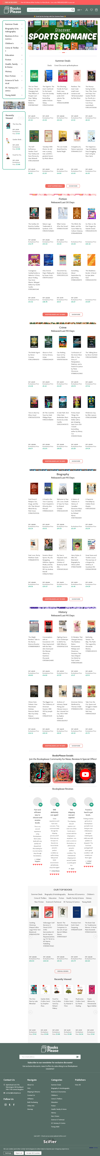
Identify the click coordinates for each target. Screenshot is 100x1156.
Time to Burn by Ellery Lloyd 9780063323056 (34, 415)
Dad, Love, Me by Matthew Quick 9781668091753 (34, 557)
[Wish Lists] (91, 10)
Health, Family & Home (11, 65)
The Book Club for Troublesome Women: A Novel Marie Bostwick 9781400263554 (90, 927)
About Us (30, 1085)
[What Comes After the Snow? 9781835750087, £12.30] (63, 213)
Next (22, 118)
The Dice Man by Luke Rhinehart (33, 1001)
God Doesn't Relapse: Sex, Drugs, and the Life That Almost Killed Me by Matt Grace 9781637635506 (34, 506)
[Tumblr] (10, 1104)
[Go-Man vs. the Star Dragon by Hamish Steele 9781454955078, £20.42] (91, 213)
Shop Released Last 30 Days (55, 314)
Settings (8, 1153)
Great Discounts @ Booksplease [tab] (66, 65)
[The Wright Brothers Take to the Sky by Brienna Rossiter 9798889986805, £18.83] (34, 626)
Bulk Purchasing (32, 1102)
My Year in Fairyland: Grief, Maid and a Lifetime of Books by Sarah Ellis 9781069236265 (62, 562)
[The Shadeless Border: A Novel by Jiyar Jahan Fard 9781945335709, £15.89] (91, 260)
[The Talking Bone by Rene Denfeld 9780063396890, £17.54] (91, 342)
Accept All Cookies (33, 1153)
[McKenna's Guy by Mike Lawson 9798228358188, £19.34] (91, 402)
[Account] (86, 10)
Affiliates (30, 1099)
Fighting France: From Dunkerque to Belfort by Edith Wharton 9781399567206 (62, 641)
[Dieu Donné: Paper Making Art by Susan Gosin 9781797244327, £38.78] (48, 260)
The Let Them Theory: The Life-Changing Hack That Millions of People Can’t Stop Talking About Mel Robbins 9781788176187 (34, 96)
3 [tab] (63, 52)
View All (78, 1085)
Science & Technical (11, 81)
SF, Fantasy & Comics (11, 89)
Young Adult (10, 95)
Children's (9, 43)
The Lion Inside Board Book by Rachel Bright (62, 149)
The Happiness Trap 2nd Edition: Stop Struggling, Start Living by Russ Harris (91, 151)
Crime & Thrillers (12, 49)
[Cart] (96, 10)
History (8, 71)
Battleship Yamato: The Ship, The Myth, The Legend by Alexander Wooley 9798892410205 (91, 644)
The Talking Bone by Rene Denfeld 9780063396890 (91, 355)
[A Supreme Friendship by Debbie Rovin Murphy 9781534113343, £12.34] (91, 488)
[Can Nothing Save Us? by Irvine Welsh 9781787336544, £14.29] (63, 342)
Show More (73, 186)
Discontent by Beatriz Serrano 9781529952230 (62, 273)
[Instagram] (6, 1104)
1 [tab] (59, 52)
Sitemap (30, 1109)
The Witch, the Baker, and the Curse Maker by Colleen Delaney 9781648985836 (77, 228)
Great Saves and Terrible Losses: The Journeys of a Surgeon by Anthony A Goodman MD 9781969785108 (91, 562)
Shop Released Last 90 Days (55, 461)
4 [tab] (66, 52)
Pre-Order (35, 966)
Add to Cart (18, 136)
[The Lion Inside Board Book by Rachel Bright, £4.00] (63, 136)
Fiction (8, 59)
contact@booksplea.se (13, 1093)
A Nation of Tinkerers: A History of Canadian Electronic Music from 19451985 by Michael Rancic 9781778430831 (76, 508)
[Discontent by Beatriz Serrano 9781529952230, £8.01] (63, 260)
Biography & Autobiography (12, 30)
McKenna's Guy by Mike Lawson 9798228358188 (91, 415)
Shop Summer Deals (55, 186)
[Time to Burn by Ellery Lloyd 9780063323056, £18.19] (34, 402)
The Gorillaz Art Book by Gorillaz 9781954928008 (34, 226)
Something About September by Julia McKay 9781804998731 (76, 275)
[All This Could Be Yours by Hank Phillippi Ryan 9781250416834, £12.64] (48, 402)
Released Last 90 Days (63, 331)
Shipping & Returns (33, 1092)
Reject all (19, 1153)
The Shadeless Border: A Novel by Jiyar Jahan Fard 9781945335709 (91, 275)
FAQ (28, 1088)
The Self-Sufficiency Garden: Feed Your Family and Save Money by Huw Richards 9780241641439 (33, 154)
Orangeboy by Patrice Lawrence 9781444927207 (77, 149)
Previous (19, 118)
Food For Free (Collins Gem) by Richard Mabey (56, 1003)
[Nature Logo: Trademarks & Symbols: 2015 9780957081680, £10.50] (48, 213)
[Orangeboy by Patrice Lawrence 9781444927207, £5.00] (77, 136)
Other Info (30, 1106)
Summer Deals (11, 24)
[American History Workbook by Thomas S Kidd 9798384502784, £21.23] (77, 691)
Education (9, 55)
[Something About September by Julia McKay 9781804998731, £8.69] (77, 260)
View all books (62, 971)
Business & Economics (11, 37)
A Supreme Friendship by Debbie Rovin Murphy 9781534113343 (90, 503)
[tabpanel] (63, 35)
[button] (14, 105)
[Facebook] (14, 1104)
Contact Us (31, 1095)
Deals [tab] (50, 65)
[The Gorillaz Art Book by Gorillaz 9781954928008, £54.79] (34, 213)
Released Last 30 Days (63, 202)
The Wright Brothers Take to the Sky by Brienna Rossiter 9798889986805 (34, 641)
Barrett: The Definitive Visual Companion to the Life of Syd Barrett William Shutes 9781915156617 (62, 930)
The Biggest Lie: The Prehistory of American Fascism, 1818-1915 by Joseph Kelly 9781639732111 (48, 709)
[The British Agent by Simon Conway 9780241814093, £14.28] (34, 342)
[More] (22, 24)
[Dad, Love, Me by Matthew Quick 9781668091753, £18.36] (34, 544)
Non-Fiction (10, 76)
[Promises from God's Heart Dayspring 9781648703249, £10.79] (77, 912)
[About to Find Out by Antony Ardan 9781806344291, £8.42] (48, 342)
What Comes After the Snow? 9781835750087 (62, 226)
